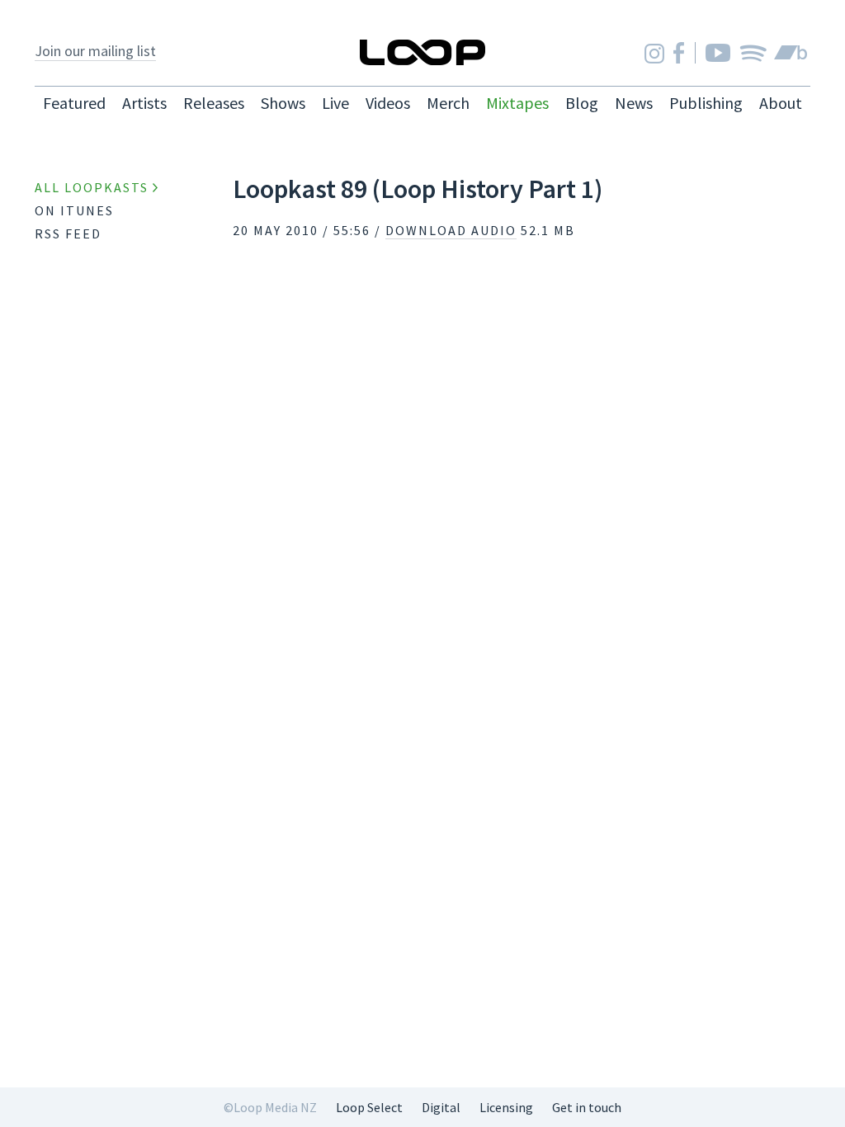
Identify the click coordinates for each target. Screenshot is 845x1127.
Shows (283, 102)
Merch (448, 102)
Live (335, 102)
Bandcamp (790, 53)
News (634, 102)
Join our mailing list (95, 50)
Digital (441, 1107)
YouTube (718, 53)
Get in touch (586, 1107)
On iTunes (74, 210)
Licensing (506, 1107)
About (780, 102)
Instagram (654, 54)
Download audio (451, 230)
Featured (74, 102)
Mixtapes (517, 102)
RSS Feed (68, 233)
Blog (581, 102)
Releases (213, 102)
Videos (388, 102)
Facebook (678, 53)
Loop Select (369, 1107)
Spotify (753, 53)
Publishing (706, 102)
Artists (144, 102)
